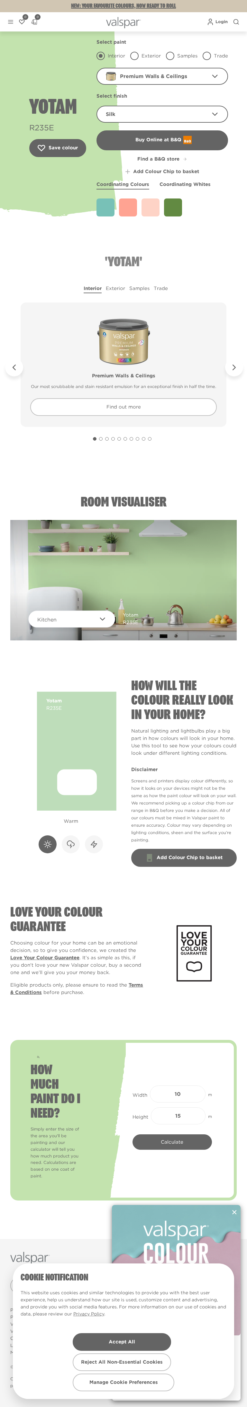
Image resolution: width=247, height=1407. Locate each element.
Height (140, 1117)
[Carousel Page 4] (113, 439)
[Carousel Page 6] (125, 439)
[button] (10, 22)
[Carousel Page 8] (137, 439)
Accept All (122, 1342)
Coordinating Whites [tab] (185, 184)
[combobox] (162, 76)
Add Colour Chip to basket (166, 171)
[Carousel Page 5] (119, 439)
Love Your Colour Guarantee (44, 958)
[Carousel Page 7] (131, 439)
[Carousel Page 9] (143, 439)
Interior (93, 288)
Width (140, 1095)
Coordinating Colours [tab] (122, 184)
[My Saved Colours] (22, 22)
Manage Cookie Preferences (123, 1382)
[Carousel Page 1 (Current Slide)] (94, 439)
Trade (161, 288)
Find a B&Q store (158, 159)
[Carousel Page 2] (101, 439)
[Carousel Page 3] (107, 439)
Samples (139, 288)
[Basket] (34, 22)
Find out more (123, 407)
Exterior (115, 288)
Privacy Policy (88, 1313)
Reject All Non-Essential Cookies (122, 1362)
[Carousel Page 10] (149, 439)
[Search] (236, 22)
